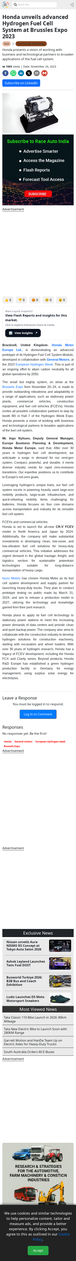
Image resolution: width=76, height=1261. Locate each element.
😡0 (35, 300)
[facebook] (5, 73)
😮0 (61, 300)
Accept (38, 1250)
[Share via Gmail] (44, 73)
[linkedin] (21, 73)
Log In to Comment (38, 714)
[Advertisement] (38, 254)
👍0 (8, 300)
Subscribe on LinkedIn (21, 83)
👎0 (21, 300)
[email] (37, 73)
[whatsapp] (13, 73)
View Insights (23, 333)
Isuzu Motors (11, 578)
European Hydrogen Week (34, 364)
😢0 (48, 300)
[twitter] (29, 73)
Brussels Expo (12, 387)
